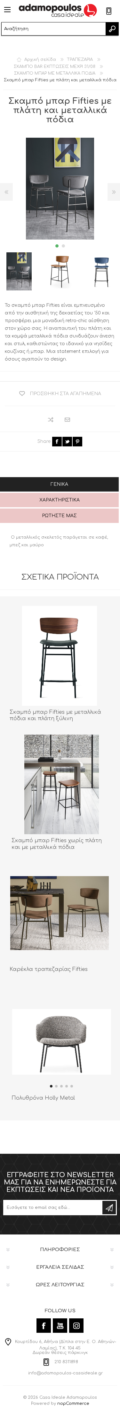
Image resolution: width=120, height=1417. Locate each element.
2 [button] (63, 246)
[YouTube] (60, 1325)
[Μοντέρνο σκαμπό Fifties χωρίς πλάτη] (61, 785)
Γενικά (59, 484)
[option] (60, 271)
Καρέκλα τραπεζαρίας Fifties (49, 969)
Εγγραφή (109, 1207)
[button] (51, 1086)
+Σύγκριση (51, 419)
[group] (61, 1042)
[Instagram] (76, 1325)
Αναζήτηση (112, 28)
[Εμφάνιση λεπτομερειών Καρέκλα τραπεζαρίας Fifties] (59, 913)
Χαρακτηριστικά (59, 500)
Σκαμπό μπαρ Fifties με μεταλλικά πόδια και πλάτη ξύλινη (55, 715)
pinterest (77, 441)
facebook (57, 441)
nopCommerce (73, 1403)
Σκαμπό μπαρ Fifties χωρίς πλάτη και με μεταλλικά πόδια (57, 844)
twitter (67, 441)
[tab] (59, 485)
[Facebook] (43, 1325)
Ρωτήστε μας (59, 515)
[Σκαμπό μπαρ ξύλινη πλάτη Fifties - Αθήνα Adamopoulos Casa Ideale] (59, 656)
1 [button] (57, 246)
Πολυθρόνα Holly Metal (43, 1098)
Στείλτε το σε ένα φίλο (68, 420)
